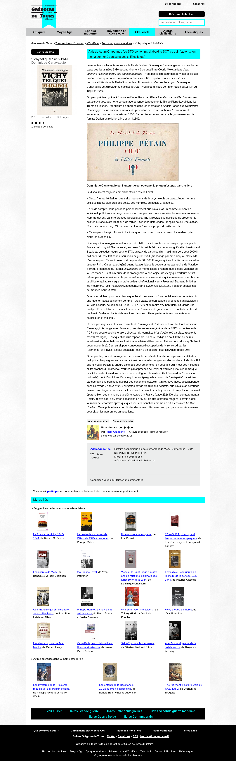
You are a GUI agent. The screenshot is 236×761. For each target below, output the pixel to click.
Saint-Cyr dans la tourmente (137, 643)
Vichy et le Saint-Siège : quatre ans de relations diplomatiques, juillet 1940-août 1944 (139, 575)
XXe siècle (142, 32)
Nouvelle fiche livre (129, 730)
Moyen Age (64, 32)
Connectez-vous (99, 479)
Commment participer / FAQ (88, 730)
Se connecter (173, 3)
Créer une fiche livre (181, 14)
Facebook (124, 736)
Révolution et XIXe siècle (116, 32)
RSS (135, 736)
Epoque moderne (90, 32)
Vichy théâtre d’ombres (178, 609)
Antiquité (38, 32)
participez (53, 491)
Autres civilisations (167, 32)
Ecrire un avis (45, 51)
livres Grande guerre (85, 711)
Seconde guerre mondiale (117, 43)
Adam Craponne (100, 448)
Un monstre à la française (136, 534)
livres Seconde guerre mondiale (173, 711)
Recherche (48, 751)
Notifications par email (154, 736)
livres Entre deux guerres (125, 711)
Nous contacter (162, 730)
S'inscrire (199, 3)
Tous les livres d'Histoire (69, 43)
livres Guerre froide (103, 716)
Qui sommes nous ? (46, 730)
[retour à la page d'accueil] (44, 14)
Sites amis (190, 730)
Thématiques (194, 32)
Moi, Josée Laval (87, 571)
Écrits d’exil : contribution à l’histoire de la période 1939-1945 (181, 575)
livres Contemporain (138, 716)
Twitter (111, 736)
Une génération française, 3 (137, 609)
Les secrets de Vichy (45, 571)
